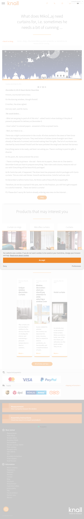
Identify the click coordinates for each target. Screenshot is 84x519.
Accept (42, 260)
